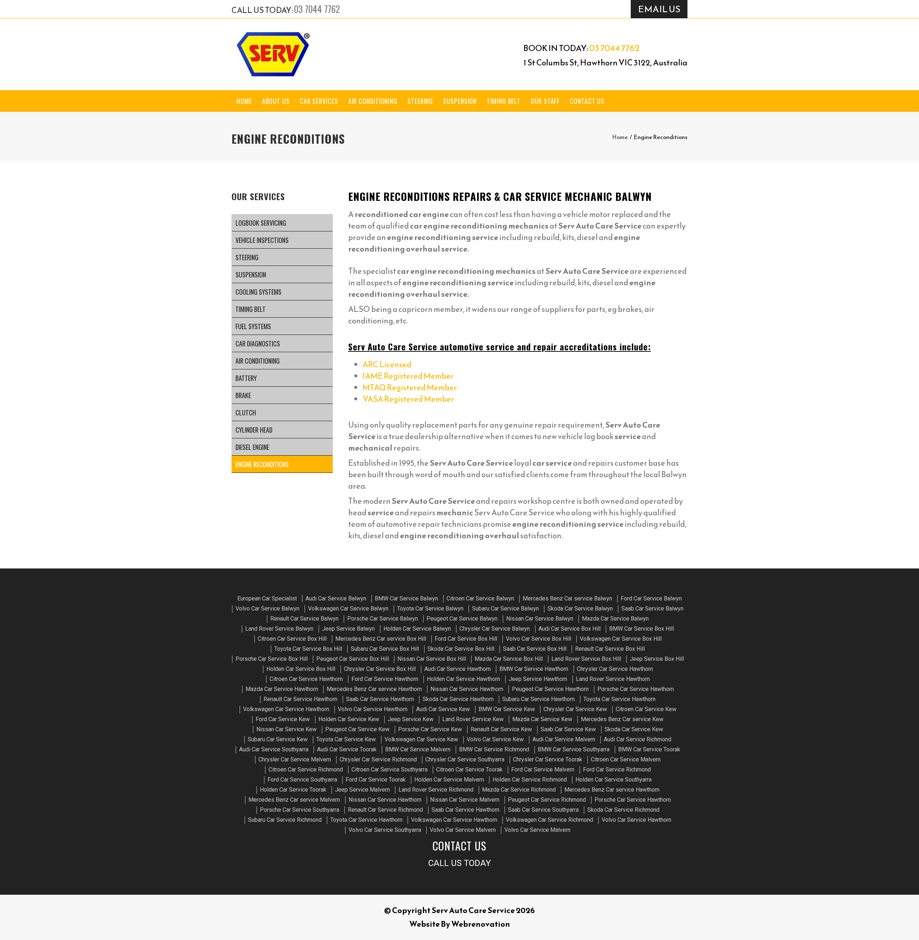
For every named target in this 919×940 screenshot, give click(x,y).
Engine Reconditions (262, 464)
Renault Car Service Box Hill (610, 648)
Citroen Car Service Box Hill (292, 638)
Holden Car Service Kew (348, 719)
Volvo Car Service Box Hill (538, 638)
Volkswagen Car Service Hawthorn (286, 709)
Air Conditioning (372, 101)
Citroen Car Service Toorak (469, 769)
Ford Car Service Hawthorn (384, 679)
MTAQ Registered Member (410, 387)
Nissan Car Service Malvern (464, 799)
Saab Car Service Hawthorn (380, 699)
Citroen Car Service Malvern (626, 759)
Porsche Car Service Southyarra (299, 809)
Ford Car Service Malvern (542, 769)
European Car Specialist (267, 598)
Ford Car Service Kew (283, 719)
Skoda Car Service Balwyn (580, 608)
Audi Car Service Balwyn (335, 598)
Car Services (319, 101)
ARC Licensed (387, 364)
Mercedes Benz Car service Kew (622, 719)
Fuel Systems (253, 326)
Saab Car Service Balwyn (652, 608)
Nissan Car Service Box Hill (431, 658)
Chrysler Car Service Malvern (294, 759)
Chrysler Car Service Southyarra (464, 759)
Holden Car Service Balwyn (417, 628)
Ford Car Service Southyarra (302, 779)
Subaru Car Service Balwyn (505, 608)
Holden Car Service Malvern (449, 779)
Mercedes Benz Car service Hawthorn (374, 689)
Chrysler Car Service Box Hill (380, 668)
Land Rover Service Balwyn (279, 628)
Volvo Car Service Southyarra (385, 829)
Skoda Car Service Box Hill (461, 648)
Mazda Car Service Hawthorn (282, 689)
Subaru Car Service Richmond (285, 819)
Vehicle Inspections (262, 240)
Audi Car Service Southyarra (273, 749)
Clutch (245, 412)
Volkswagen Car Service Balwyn (348, 608)
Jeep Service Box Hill (657, 658)
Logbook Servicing (260, 222)
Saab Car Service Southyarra (543, 809)
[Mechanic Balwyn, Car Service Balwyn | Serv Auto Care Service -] (272, 54)
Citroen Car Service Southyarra (389, 769)
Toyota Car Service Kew (346, 739)
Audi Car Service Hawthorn (457, 668)
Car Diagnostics (257, 343)
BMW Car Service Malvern (418, 749)
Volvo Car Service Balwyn (267, 608)
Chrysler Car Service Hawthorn (615, 668)
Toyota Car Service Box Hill (308, 648)
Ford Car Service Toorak (376, 779)
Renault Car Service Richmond (385, 809)
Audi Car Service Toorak (347, 749)
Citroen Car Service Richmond (306, 769)
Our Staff (545, 101)
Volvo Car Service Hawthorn (372, 709)
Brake (243, 395)
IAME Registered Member (408, 376)
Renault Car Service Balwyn (304, 618)
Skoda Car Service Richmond (623, 809)
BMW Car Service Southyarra (574, 749)
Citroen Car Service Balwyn (480, 598)
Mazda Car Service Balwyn (615, 618)
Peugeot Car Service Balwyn (462, 618)
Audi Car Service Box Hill (569, 628)
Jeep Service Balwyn (348, 628)
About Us (276, 101)
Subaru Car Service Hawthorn (538, 699)
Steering (420, 101)
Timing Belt (504, 101)
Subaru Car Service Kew (278, 739)
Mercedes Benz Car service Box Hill (380, 638)
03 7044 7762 (317, 8)
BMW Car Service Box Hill (641, 628)
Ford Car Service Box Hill (466, 638)
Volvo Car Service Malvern (463, 829)
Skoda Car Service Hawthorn (458, 699)
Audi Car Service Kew (443, 709)
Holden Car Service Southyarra (613, 779)
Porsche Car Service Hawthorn (635, 689)
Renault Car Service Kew (501, 729)
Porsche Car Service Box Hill (271, 658)
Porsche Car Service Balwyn (382, 618)
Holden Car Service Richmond (530, 779)
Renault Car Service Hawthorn (300, 699)
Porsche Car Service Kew (430, 729)
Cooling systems (258, 291)
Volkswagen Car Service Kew (421, 739)
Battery (246, 378)
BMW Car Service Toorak (649, 749)
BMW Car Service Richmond (494, 749)
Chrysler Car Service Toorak (547, 759)
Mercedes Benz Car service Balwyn (567, 598)
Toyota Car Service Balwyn (430, 608)
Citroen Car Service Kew (646, 709)
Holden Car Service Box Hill (300, 668)
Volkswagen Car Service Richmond (549, 819)
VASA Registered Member (408, 399)
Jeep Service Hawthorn (538, 679)
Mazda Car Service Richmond (519, 789)
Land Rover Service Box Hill (586, 658)
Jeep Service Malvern (362, 789)
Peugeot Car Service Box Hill (352, 658)
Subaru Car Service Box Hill (385, 648)
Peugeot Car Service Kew (357, 729)
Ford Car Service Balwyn (651, 598)
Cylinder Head (253, 429)
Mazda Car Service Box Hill (509, 658)
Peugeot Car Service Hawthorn (550, 689)
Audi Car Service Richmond (637, 739)
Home (244, 101)
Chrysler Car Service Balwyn (495, 628)
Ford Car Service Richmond (617, 769)
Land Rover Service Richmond (436, 789)
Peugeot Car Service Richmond (547, 799)
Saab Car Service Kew (568, 729)
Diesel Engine (252, 447)
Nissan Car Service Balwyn (539, 618)
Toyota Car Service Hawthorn (619, 699)
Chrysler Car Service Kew (575, 709)
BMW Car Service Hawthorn (533, 668)
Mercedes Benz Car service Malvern (294, 799)
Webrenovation (480, 924)
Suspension (460, 101)
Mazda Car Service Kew (542, 719)
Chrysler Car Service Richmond (378, 759)
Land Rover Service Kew (473, 719)
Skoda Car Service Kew (634, 729)
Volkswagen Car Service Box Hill (621, 638)
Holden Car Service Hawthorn (463, 679)
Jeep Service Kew (411, 719)
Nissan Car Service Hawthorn (466, 689)
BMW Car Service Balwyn (406, 598)
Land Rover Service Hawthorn (613, 679)
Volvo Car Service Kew (495, 739)
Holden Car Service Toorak (293, 789)
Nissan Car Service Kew (286, 729)
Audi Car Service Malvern (563, 739)
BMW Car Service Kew (507, 709)
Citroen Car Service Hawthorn (306, 679)
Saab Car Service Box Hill (534, 648)
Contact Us (587, 101)
